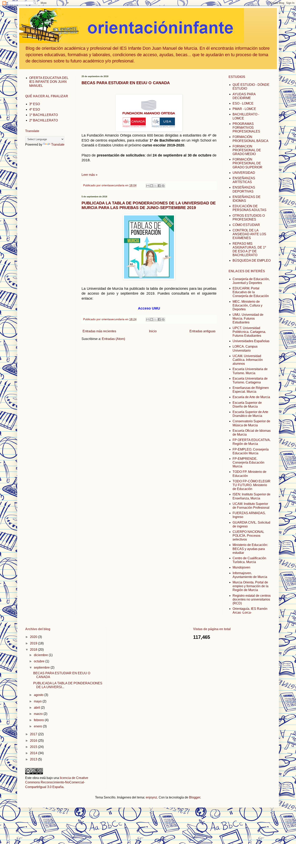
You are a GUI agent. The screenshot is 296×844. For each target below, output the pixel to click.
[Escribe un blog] (152, 186)
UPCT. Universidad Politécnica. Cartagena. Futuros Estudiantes (249, 331)
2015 (34, 747)
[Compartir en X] (155, 186)
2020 (34, 637)
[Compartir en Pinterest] (163, 186)
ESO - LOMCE (243, 103)
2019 (34, 643)
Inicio (153, 331)
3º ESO (34, 104)
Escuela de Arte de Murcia (251, 397)
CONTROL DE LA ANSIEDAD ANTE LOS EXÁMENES (249, 234)
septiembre (42, 667)
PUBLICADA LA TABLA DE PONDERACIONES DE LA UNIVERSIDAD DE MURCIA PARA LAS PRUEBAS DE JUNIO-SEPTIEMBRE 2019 (149, 205)
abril (37, 707)
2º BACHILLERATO (43, 120)
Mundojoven (241, 567)
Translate (57, 144)
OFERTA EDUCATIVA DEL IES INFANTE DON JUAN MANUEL (48, 81)
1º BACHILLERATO (43, 115)
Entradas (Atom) (113, 339)
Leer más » (89, 174)
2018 (34, 649)
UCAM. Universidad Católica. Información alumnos (248, 359)
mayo (38, 701)
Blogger (194, 797)
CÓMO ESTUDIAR (246, 225)
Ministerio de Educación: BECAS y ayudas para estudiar (250, 548)
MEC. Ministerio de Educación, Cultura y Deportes (247, 305)
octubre (39, 661)
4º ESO (34, 109)
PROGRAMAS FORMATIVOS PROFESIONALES (246, 127)
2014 (34, 753)
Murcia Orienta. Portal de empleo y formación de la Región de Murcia (250, 586)
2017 (34, 734)
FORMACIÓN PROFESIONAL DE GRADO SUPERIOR (247, 163)
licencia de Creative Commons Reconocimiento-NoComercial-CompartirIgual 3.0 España (56, 782)
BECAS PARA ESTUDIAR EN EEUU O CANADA (126, 83)
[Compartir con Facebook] (159, 186)
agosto (39, 695)
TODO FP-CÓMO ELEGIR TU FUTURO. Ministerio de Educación (251, 485)
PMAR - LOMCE (244, 109)
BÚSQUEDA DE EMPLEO (252, 260)
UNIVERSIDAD (244, 172)
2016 (34, 740)
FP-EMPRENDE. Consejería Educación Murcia (248, 462)
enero (38, 726)
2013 (34, 759)
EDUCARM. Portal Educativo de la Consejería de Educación (251, 292)
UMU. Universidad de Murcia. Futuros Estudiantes (248, 318)
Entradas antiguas (202, 331)
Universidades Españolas (251, 341)
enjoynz (151, 797)
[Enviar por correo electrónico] (148, 186)
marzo (38, 714)
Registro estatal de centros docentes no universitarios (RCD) (252, 599)
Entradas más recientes (99, 331)
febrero (39, 720)
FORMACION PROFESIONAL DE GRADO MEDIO (247, 150)
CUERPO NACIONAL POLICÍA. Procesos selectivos (248, 535)
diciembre (41, 655)
